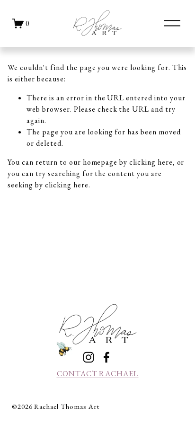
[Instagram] (88, 357)
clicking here (150, 162)
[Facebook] (106, 357)
